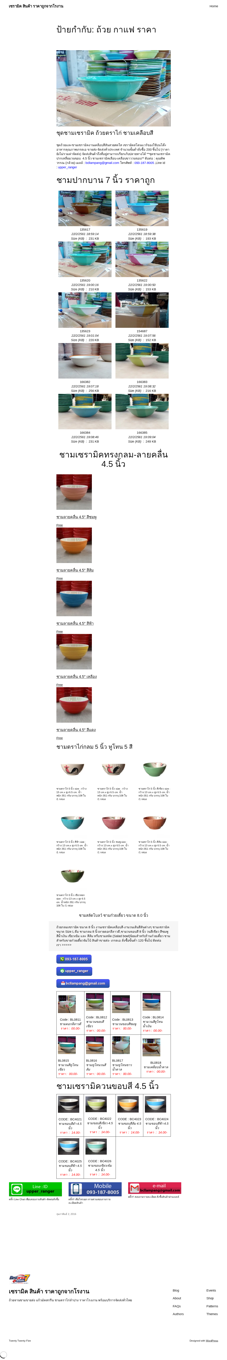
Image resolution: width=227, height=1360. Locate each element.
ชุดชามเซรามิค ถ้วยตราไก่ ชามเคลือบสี (104, 133)
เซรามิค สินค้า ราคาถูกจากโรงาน (36, 6)
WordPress (212, 1340)
